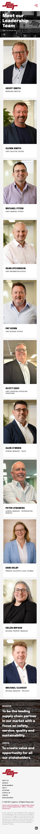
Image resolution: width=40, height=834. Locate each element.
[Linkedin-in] (36, 828)
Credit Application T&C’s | (17, 807)
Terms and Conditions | (11, 805)
